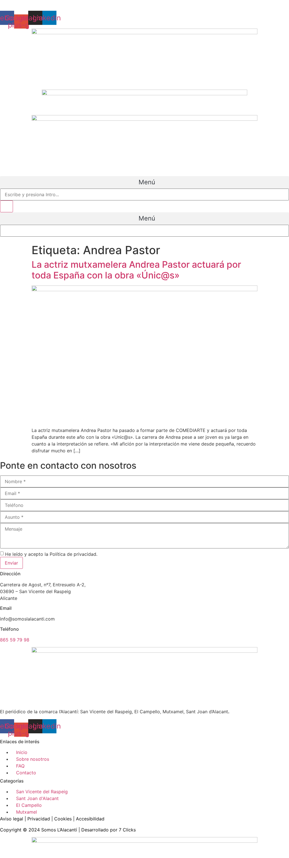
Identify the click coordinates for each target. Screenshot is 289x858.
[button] (144, 182)
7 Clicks (127, 830)
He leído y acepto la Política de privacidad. (51, 554)
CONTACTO (70, 3)
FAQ (49, 3)
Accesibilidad (90, 819)
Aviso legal (11, 819)
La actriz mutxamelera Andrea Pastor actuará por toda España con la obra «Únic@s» (136, 270)
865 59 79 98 (14, 640)
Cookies (63, 819)
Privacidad (38, 819)
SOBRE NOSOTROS (20, 3)
